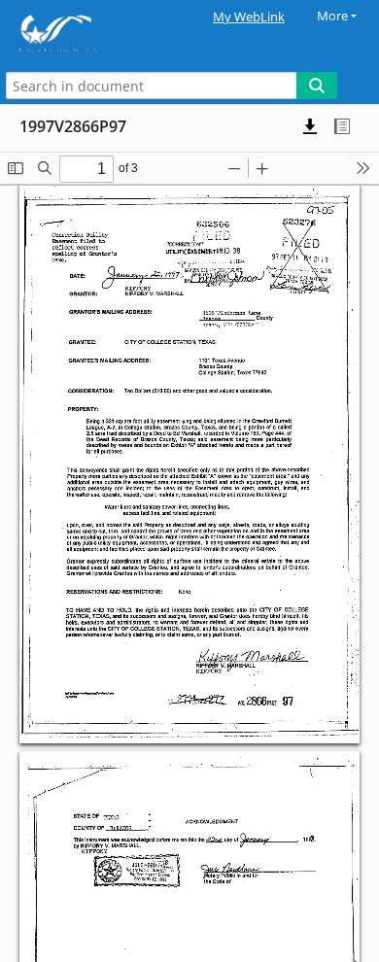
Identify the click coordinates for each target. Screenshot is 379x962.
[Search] (316, 85)
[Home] (82, 33)
